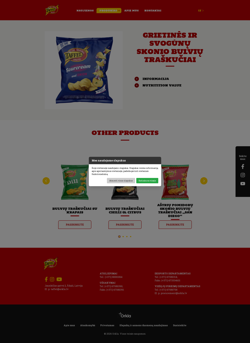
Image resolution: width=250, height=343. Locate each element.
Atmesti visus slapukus (121, 180)
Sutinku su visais (147, 180)
